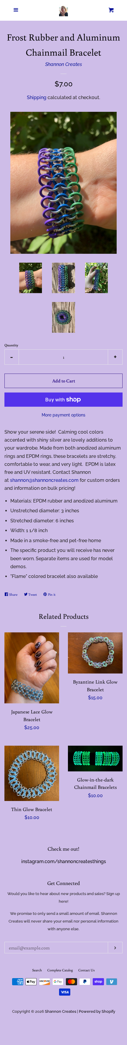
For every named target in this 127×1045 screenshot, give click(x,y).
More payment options (63, 415)
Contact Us (86, 970)
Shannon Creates (63, 64)
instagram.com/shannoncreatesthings (63, 861)
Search (37, 970)
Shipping (36, 97)
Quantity (11, 345)
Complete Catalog (60, 970)
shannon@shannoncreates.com (44, 480)
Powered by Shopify (97, 1011)
